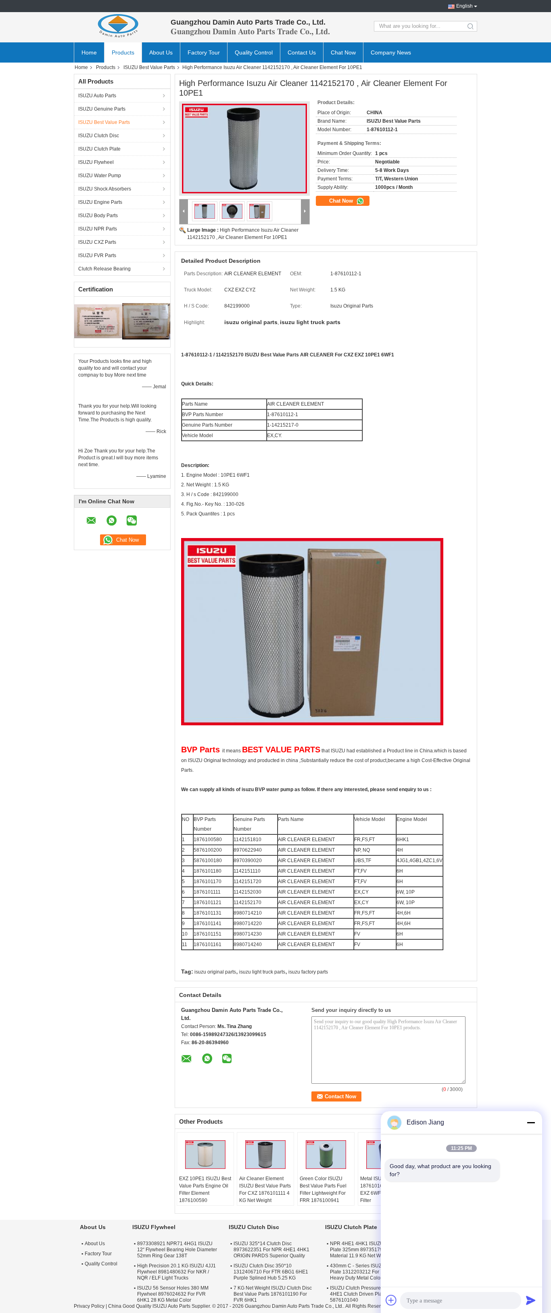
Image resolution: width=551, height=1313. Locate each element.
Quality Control (254, 52)
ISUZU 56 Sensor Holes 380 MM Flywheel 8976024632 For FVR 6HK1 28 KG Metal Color (173, 1294)
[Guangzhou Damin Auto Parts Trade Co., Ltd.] (118, 26)
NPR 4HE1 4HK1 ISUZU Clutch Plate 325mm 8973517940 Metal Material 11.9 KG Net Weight (366, 1250)
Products (123, 52)
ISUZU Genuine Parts (101, 109)
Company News (391, 52)
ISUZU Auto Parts (97, 95)
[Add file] (391, 1300)
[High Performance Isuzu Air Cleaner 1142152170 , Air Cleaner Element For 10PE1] (244, 148)
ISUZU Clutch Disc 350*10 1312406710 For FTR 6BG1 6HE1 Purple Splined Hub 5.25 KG (271, 1272)
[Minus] (531, 1122)
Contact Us (302, 52)
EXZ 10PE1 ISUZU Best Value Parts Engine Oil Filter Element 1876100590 (205, 1189)
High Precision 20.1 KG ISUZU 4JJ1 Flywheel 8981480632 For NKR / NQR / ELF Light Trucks (176, 1272)
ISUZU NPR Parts (97, 229)
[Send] (530, 1300)
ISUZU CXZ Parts (97, 242)
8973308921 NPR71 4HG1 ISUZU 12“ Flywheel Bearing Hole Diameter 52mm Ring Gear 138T (177, 1250)
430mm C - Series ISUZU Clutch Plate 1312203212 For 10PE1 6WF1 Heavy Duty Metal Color (369, 1272)
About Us (161, 52)
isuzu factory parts (308, 972)
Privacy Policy (89, 1306)
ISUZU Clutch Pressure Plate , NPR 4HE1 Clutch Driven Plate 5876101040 (368, 1294)
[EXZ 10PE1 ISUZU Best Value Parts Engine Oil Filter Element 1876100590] (205, 1155)
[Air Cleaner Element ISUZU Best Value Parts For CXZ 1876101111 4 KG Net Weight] (265, 1155)
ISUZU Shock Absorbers (104, 189)
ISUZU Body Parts (98, 215)
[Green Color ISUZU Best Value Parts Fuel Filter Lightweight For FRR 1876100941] (326, 1155)
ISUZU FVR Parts (97, 255)
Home (89, 52)
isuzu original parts (215, 972)
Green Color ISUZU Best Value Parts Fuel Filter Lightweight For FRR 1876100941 (323, 1189)
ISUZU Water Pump (99, 175)
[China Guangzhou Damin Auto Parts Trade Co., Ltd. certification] (98, 321)
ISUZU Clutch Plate (99, 149)
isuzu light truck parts (262, 972)
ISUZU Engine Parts (100, 202)
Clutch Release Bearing (104, 269)
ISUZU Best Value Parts (149, 67)
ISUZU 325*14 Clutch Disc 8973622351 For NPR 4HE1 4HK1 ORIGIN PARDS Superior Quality (271, 1250)
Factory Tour (204, 52)
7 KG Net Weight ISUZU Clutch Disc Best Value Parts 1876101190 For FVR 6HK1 (273, 1294)
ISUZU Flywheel (96, 162)
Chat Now (343, 52)
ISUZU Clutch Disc (98, 135)
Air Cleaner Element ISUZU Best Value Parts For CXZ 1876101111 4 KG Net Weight (265, 1189)
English (464, 6)
